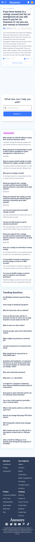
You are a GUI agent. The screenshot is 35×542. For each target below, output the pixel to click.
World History (22, 474)
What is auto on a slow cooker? (14, 325)
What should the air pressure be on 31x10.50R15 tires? (15, 354)
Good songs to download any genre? (15, 305)
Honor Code (6, 498)
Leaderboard (7, 464)
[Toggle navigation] (2, 2)
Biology (20, 471)
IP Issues (21, 516)
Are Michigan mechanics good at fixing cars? (16, 298)
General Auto (10, 8)
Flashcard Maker (8, 502)
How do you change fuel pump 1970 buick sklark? (17, 416)
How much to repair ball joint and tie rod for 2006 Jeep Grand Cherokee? (17, 394)
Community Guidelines (9, 495)
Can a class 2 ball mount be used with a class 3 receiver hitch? (16, 401)
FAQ (4, 512)
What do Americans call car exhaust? (15, 310)
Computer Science (23, 485)
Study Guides (7, 505)
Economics (21, 488)
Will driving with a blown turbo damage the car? (17, 424)
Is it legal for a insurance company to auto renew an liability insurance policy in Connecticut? (17, 385)
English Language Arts (25, 478)
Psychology (21, 481)
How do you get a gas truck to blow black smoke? (17, 332)
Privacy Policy (22, 505)
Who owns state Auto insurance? (14, 372)
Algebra (20, 464)
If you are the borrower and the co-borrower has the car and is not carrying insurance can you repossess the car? (17, 318)
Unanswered (7, 471)
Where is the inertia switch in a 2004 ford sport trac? (17, 409)
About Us (21, 495)
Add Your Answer (17, 63)
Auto (4, 8)
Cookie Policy (22, 512)
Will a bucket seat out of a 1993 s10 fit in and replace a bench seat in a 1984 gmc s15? (17, 432)
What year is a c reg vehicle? (12, 378)
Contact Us (21, 498)
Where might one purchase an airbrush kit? (16, 339)
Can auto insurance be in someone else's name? (17, 347)
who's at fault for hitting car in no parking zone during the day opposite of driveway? (17, 442)
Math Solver (6, 509)
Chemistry (21, 468)
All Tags (5, 468)
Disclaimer (21, 509)
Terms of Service (23, 502)
